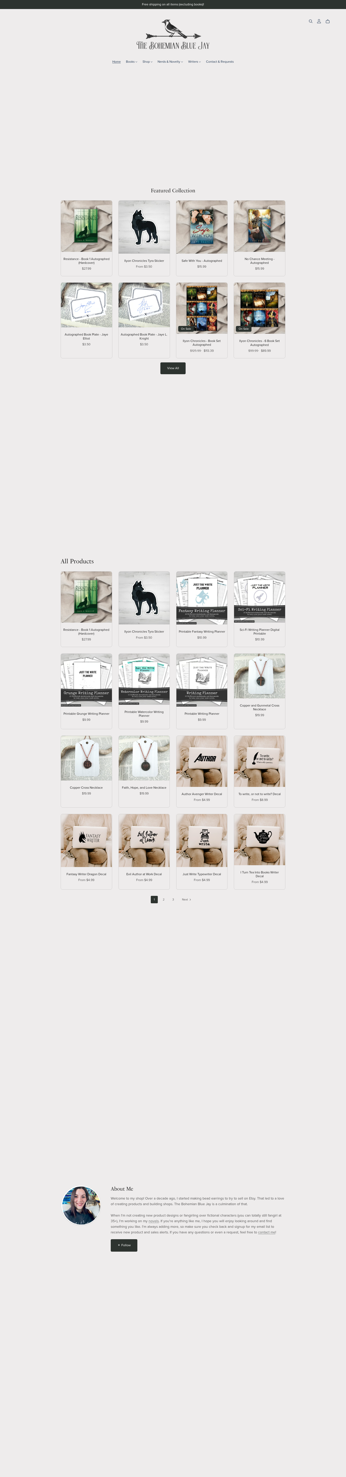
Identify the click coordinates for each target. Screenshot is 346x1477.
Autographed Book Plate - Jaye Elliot (86, 336)
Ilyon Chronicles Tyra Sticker (144, 261)
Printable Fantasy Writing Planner (202, 632)
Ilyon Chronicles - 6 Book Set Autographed (259, 343)
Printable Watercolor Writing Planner (144, 714)
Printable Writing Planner (202, 714)
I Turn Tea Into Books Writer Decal (259, 874)
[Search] (311, 21)
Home (116, 61)
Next (185, 899)
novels (154, 1221)
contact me (266, 1232)
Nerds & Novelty (169, 61)
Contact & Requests (220, 61)
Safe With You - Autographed (202, 261)
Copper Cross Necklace (86, 788)
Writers (193, 61)
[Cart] (329, 21)
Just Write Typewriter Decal (202, 874)
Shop (147, 61)
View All (173, 368)
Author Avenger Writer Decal (202, 794)
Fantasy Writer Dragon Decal (86, 874)
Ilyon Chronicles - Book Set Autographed (202, 343)
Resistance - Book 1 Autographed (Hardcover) (86, 261)
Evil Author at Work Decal (144, 874)
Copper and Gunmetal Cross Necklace (259, 707)
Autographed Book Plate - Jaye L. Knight (144, 336)
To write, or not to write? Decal (259, 794)
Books (130, 61)
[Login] (319, 21)
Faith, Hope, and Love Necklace (144, 788)
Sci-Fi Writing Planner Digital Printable (260, 632)
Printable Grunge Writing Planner (86, 714)
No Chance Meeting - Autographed (260, 261)
